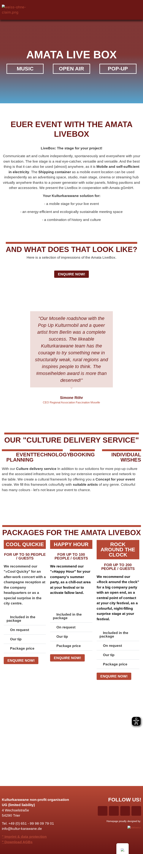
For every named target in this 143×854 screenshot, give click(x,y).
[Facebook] (118, 6)
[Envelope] (137, 14)
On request (19, 630)
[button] (71, 10)
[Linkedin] (137, 6)
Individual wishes (126, 457)
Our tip (16, 639)
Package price (22, 648)
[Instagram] (128, 6)
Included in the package (21, 618)
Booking (82, 454)
